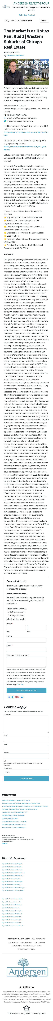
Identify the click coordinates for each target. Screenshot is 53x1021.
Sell (21, 15)
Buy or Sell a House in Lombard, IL (11, 917)
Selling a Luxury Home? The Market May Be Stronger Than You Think (21, 803)
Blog (39, 946)
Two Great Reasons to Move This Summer (13, 815)
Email (10, 645)
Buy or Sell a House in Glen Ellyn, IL (12, 914)
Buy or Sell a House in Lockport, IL (11, 923)
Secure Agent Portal (26, 949)
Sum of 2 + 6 (7, 769)
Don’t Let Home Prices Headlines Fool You (13, 824)
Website (6, 752)
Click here (20, 685)
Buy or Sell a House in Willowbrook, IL (12, 876)
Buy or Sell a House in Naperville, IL (12, 899)
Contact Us (16, 946)
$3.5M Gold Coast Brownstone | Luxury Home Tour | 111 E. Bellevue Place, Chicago (24, 806)
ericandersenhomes (15, 55)
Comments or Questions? (18, 655)
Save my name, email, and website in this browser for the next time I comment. (23, 764)
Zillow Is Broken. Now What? (10, 818)
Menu (44, 20)
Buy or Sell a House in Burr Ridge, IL (12, 864)
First (8, 632)
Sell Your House (38, 939)
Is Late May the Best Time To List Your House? (14, 821)
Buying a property (17, 615)
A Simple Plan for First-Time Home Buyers (13, 827)
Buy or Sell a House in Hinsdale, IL (11, 867)
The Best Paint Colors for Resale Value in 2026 (14, 812)
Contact (31, 15)
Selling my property (17, 612)
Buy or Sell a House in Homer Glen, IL (12, 926)
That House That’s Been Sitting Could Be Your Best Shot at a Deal (19, 809)
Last (28, 632)
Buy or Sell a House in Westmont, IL (12, 905)
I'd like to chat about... (17, 608)
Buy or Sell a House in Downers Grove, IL (13, 873)
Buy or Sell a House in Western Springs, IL (13, 888)
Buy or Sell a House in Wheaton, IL (11, 911)
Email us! (4, 843)
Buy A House (13, 942)
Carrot (43, 1013)
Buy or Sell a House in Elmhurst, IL (11, 920)
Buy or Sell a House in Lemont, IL (11, 879)
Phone (9, 636)
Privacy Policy (29, 946)
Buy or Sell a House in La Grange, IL (12, 885)
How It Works (26, 942)
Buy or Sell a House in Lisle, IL (10, 908)
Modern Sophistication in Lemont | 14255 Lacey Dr (16, 800)
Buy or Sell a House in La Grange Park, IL (13, 891)
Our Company (39, 942)
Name (10, 623)
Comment (7, 715)
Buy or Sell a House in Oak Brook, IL (12, 870)
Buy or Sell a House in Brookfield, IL (12, 882)
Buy (25, 15)
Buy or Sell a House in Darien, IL (11, 902)
